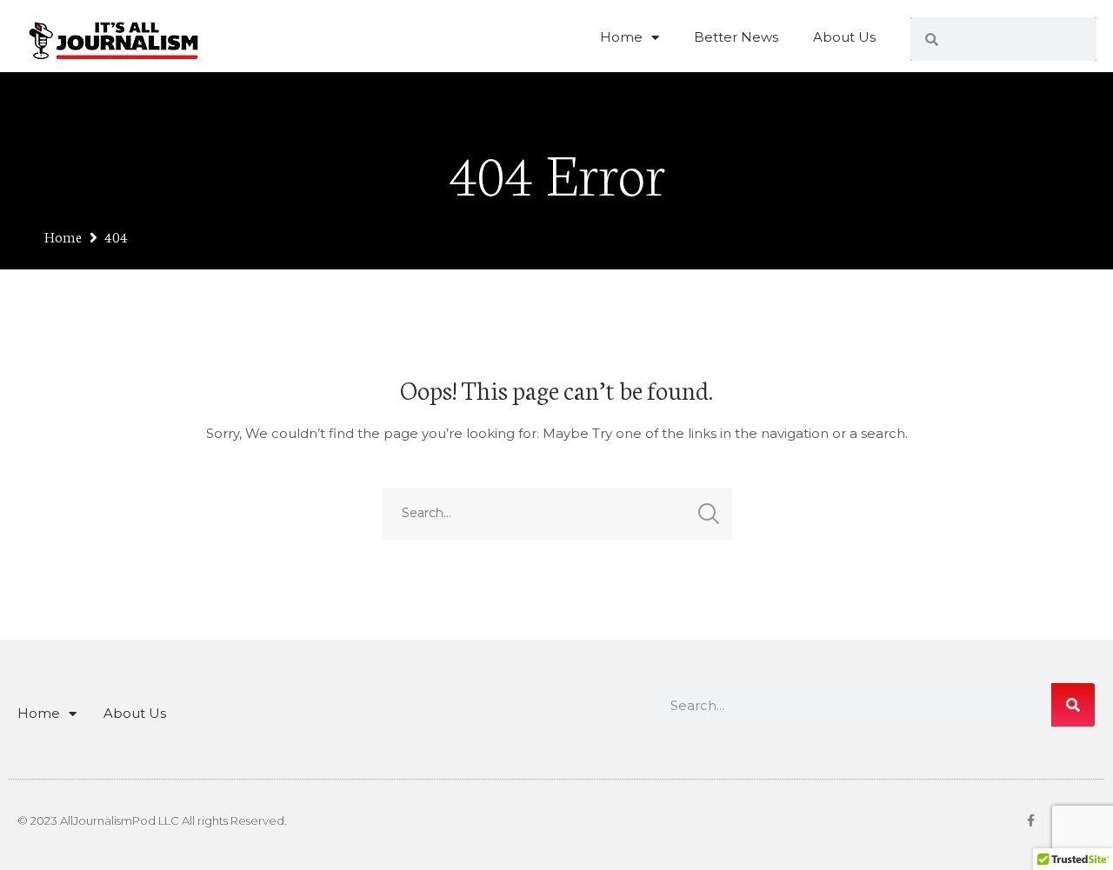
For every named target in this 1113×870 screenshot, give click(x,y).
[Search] (1073, 705)
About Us (844, 37)
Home (621, 37)
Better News (736, 37)
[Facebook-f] (1030, 820)
